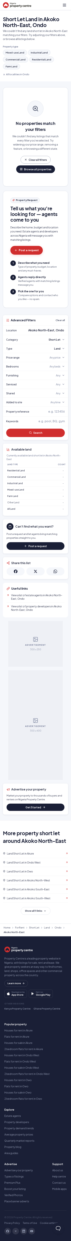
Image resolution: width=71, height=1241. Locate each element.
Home (7, 927)
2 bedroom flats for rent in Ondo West (27, 1073)
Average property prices (18, 1134)
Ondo (58, 927)
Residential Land (41, 59)
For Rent (19, 927)
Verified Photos (13, 1195)
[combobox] (44, 330)
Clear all (60, 320)
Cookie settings (49, 1222)
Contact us (59, 1182)
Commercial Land (15, 59)
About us (57, 1170)
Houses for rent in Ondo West (21, 1055)
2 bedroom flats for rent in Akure (23, 1049)
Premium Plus (12, 1182)
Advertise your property (18, 1170)
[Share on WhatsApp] (55, 571)
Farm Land (11, 66)
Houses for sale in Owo (17, 1092)
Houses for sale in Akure (18, 1042)
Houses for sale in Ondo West (21, 1067)
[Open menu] (64, 5)
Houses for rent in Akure (18, 1030)
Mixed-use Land (15, 52)
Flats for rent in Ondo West (20, 1061)
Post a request (29, 250)
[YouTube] (31, 1231)
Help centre (59, 1176)
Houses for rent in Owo (18, 1080)
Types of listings (14, 1176)
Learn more (14, 983)
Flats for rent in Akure (16, 1036)
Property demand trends (19, 1128)
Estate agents (12, 1115)
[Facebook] (7, 1231)
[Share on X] (35, 571)
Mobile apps (59, 1188)
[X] (15, 1231)
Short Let (34, 927)
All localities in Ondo (17, 74)
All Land (11, 508)
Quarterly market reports (19, 1140)
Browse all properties (37, 169)
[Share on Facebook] (16, 571)
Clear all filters (38, 159)
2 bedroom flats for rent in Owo (23, 1098)
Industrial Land (39, 52)
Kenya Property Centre (17, 1008)
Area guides (11, 1153)
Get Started (33, 807)
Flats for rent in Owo (16, 1086)
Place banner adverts (16, 1201)
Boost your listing (15, 1188)
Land (47, 927)
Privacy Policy (12, 1222)
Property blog (12, 1146)
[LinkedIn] (23, 1231)
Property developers (16, 1122)
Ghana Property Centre (46, 1008)
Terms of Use (30, 1222)
